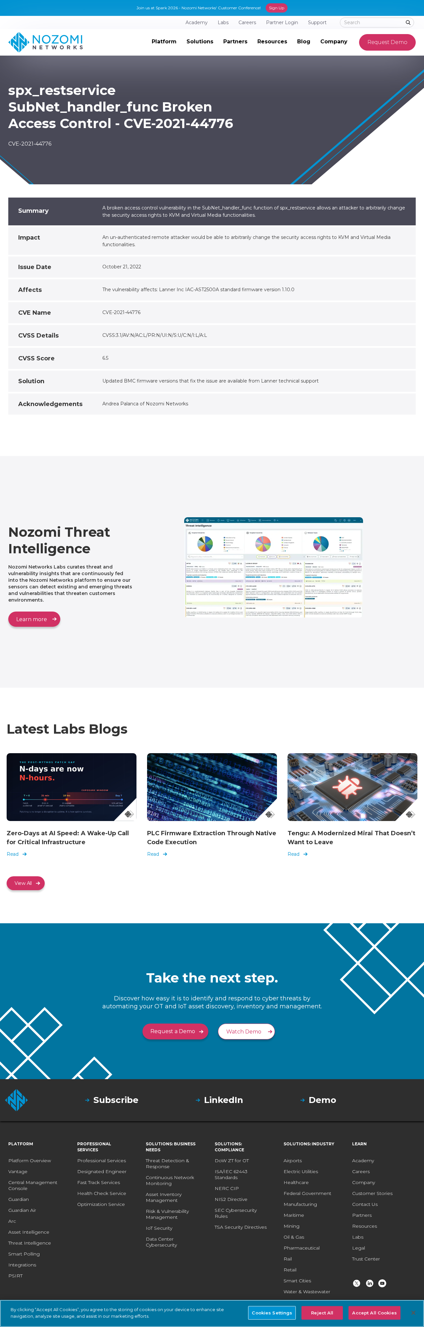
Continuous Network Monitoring (170, 1180)
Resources (364, 1226)
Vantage (17, 1171)
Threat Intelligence (29, 1243)
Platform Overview (29, 1161)
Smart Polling (24, 1254)
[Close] (413, 1312)
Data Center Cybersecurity (161, 1242)
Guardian (18, 1199)
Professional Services (101, 1161)
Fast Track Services (98, 1182)
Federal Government (307, 1193)
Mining (291, 1226)
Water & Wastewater (307, 1292)
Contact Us (365, 1204)
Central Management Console (32, 1185)
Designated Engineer (102, 1171)
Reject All (322, 1312)
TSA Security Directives (241, 1227)
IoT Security (159, 1228)
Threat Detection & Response (167, 1163)
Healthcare (296, 1182)
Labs (357, 1237)
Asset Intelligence (28, 1232)
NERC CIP (227, 1188)
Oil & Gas (294, 1237)
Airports (293, 1161)
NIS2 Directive (231, 1199)
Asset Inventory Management (164, 1197)
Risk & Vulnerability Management (167, 1214)
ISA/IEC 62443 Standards (231, 1174)
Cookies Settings (272, 1312)
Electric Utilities (301, 1171)
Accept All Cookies (374, 1312)
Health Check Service (101, 1193)
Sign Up (276, 7)
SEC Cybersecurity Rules (236, 1213)
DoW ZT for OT (232, 1161)
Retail (290, 1270)
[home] (45, 42)
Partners (362, 1215)
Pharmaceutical (302, 1248)
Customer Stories (372, 1193)
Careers (361, 1171)
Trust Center (366, 1259)
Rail (288, 1259)
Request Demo (387, 42)
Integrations (22, 1265)
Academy (363, 1161)
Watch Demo (243, 1032)
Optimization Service (101, 1204)
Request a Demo (172, 1031)
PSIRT (15, 1276)
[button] (164, 42)
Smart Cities (297, 1281)
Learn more (31, 619)
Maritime (294, 1215)
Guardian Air (22, 1210)
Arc (12, 1221)
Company (363, 1182)
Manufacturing (300, 1204)
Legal (358, 1248)
